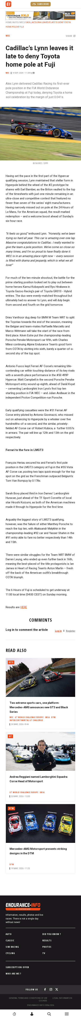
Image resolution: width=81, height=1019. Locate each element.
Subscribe (43, 4)
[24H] (14, 1014)
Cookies (43, 1001)
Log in (58, 631)
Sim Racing (12, 946)
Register (70, 631)
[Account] (31, 1014)
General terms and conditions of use (28, 998)
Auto (15, 22)
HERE (23, 607)
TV (43, 953)
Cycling (10, 953)
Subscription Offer (17, 967)
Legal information (62, 998)
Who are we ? (13, 973)
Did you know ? (51, 934)
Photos (46, 946)
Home (8, 22)
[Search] (49, 1014)
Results (47, 940)
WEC (22, 22)
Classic (10, 940)
